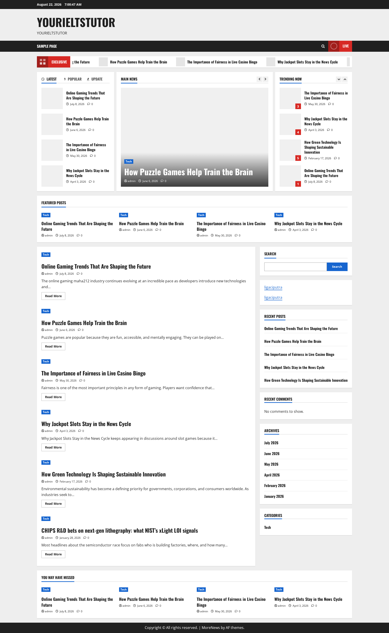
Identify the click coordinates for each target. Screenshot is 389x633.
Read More (55, 297)
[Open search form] (323, 46)
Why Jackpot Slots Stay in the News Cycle (297, 62)
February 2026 (275, 485)
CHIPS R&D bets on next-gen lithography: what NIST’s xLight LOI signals (119, 530)
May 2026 (271, 464)
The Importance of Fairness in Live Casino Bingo (212, 62)
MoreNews (211, 627)
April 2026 (272, 475)
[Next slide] (265, 79)
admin (132, 181)
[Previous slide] (259, 79)
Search (270, 253)
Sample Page (47, 46)
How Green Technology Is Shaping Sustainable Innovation (290, 150)
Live (346, 46)
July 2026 (271, 442)
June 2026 (272, 453)
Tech (129, 161)
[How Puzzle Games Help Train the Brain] (194, 137)
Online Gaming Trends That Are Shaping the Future (52, 98)
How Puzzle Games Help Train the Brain (128, 62)
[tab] (52, 79)
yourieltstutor (76, 21)
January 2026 (274, 496)
